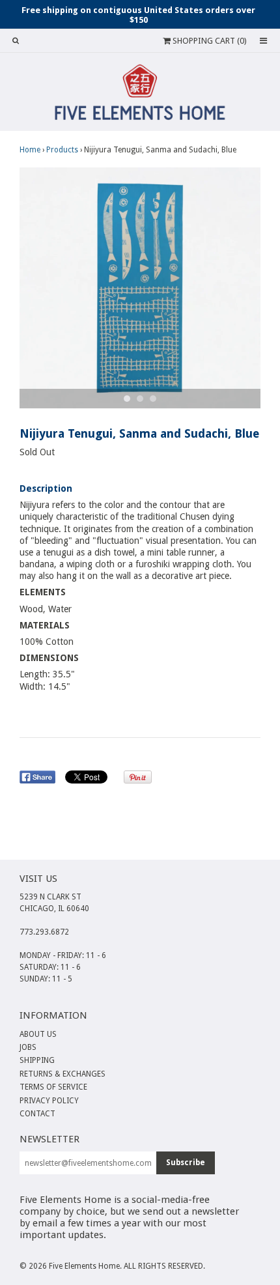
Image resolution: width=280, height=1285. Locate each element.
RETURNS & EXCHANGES (62, 1074)
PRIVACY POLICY (49, 1100)
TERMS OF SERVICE (53, 1087)
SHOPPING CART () (209, 41)
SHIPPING (37, 1060)
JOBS (28, 1047)
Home (30, 149)
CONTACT (37, 1113)
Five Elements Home (84, 1266)
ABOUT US (38, 1034)
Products (62, 149)
